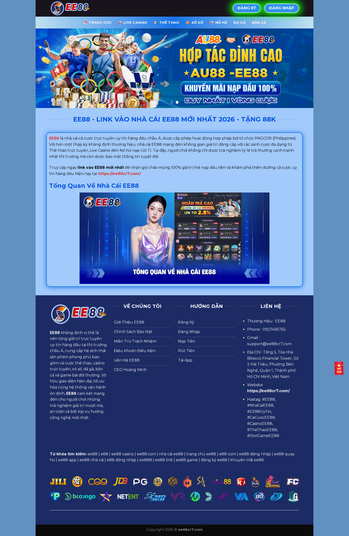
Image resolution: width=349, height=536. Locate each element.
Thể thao (169, 22)
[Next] (301, 68)
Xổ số (197, 22)
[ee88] (73, 8)
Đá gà (239, 22)
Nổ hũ (221, 22)
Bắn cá (259, 22)
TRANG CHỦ (100, 22)
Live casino (135, 22)
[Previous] (47, 68)
